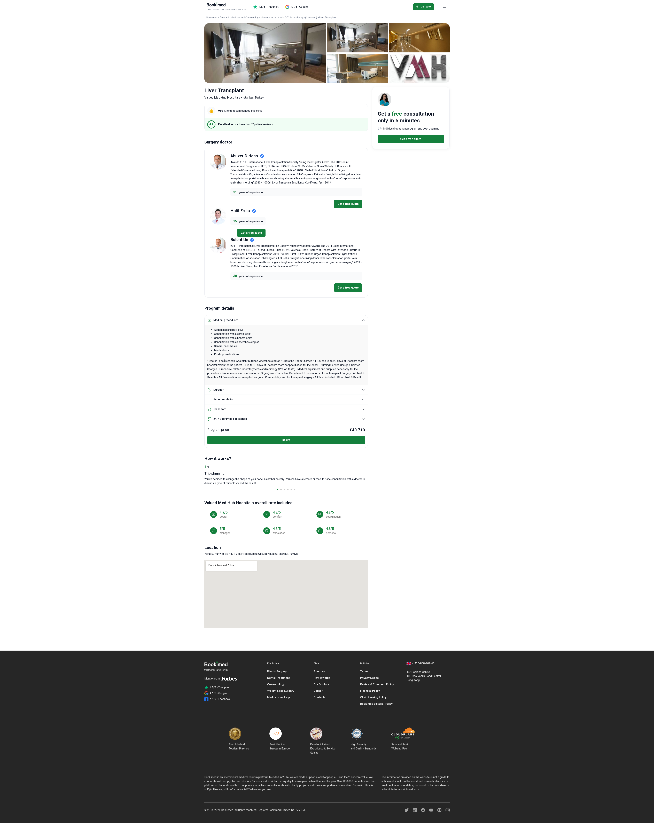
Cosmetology (276, 684)
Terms (364, 671)
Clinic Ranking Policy (373, 697)
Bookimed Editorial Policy (376, 703)
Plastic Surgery (277, 671)
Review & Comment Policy (377, 684)
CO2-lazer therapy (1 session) (301, 17)
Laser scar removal (272, 17)
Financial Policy (370, 690)
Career (318, 690)
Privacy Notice (369, 678)
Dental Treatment (278, 678)
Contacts (319, 697)
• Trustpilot (268, 6)
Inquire (286, 440)
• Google (299, 6)
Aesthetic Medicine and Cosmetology (240, 17)
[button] (277, 489)
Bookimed (211, 17)
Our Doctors (321, 684)
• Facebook (220, 699)
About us (319, 671)
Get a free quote (348, 203)
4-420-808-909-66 (423, 663)
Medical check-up (278, 697)
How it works (322, 678)
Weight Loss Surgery (280, 690)
